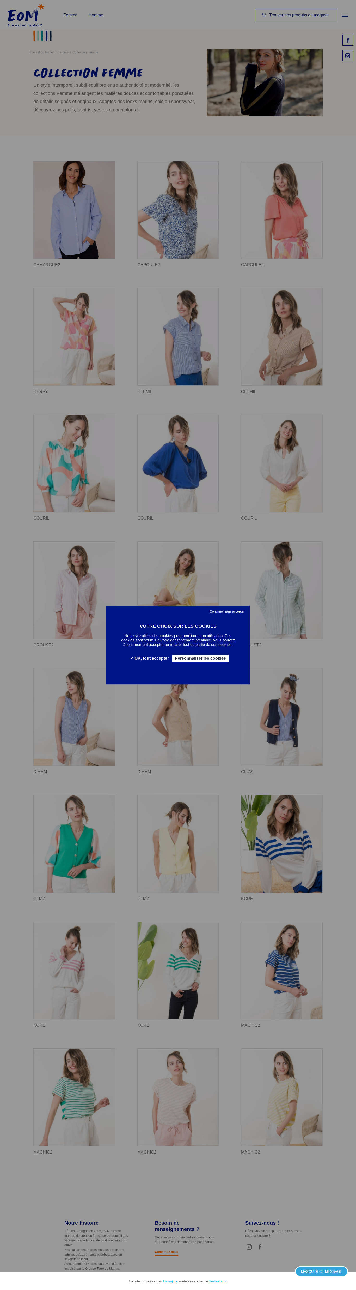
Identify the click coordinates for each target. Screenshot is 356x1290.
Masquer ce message (321, 1272)
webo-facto (218, 1281)
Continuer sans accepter (227, 611)
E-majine (170, 1281)
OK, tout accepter (151, 658)
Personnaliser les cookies (200, 658)
